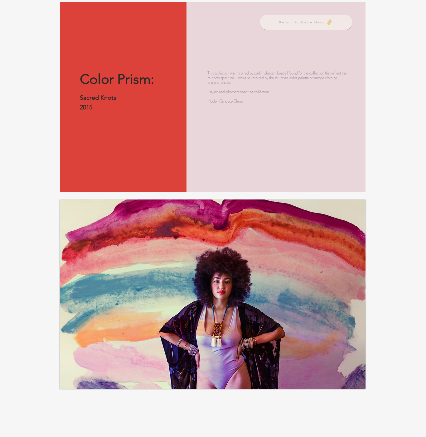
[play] (350, 383)
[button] (212, 294)
